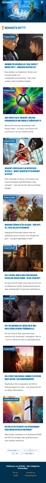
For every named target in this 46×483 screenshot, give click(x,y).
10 (13, 453)
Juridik (15, 475)
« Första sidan (12, 450)
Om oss (15, 472)
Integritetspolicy (30, 475)
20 (17, 453)
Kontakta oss (30, 472)
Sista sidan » (29, 453)
